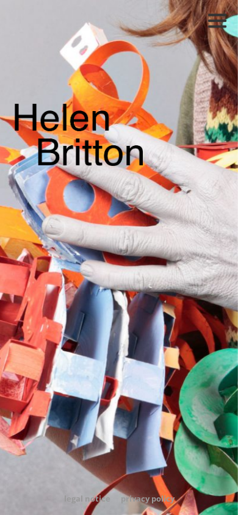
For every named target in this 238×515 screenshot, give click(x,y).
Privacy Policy (148, 498)
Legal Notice (87, 498)
